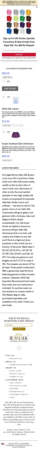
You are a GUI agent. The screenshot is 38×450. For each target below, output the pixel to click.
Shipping (14, 388)
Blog (12, 397)
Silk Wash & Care (18, 386)
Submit (19, 329)
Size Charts (16, 383)
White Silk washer (10, 108)
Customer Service (19, 394)
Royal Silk (15, 371)
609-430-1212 (16, 358)
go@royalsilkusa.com (21, 364)
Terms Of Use (16, 376)
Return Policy (17, 391)
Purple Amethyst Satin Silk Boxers (18, 143)
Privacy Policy (17, 374)
